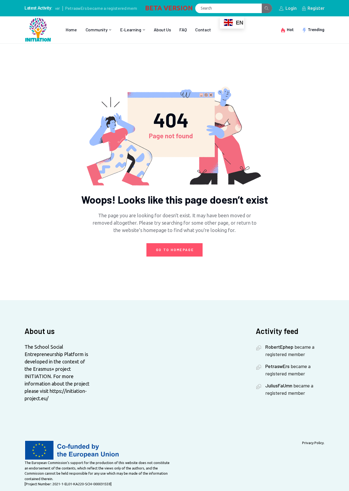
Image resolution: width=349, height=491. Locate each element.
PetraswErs (70, 8)
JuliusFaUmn (278, 385)
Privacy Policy (313, 443)
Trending (316, 30)
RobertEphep (279, 347)
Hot (290, 30)
